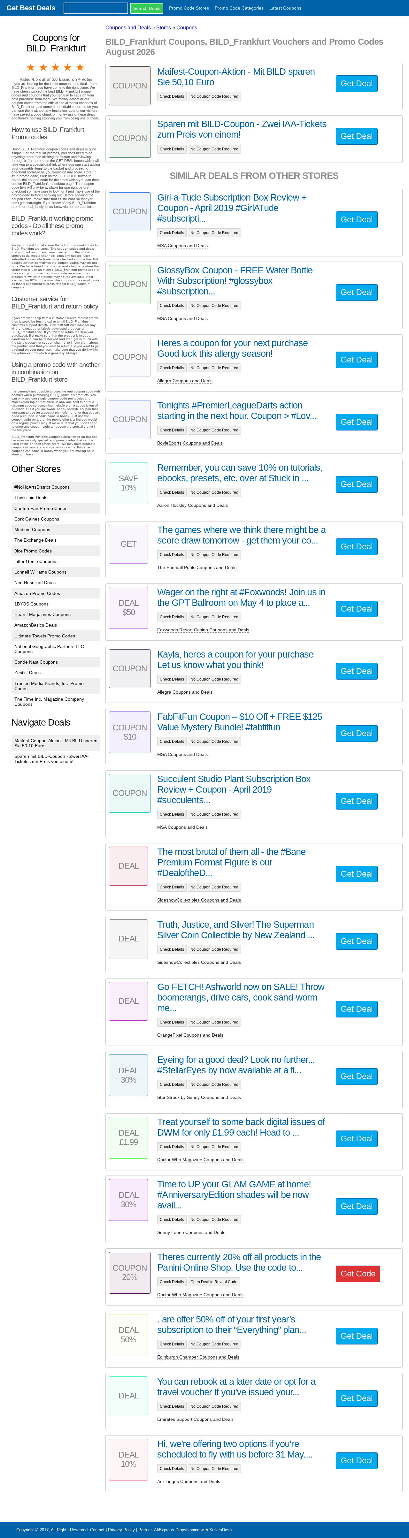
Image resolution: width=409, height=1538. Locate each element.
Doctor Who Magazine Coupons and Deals (200, 1159)
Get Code (358, 1273)
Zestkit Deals (27, 672)
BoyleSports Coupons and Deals (190, 442)
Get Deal (357, 83)
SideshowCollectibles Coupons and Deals (199, 899)
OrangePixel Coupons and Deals (190, 1035)
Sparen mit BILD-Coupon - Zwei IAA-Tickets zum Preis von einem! (51, 759)
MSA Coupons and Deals (182, 245)
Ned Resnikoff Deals (35, 582)
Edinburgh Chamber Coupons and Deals (198, 1356)
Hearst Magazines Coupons (42, 614)
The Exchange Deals (35, 540)
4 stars (68, 67)
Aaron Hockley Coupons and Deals (192, 505)
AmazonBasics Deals (35, 625)
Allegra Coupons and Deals (184, 380)
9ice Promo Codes (33, 550)
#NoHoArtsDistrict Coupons (42, 487)
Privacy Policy (121, 1529)
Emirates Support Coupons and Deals (195, 1419)
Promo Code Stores (189, 8)
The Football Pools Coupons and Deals (196, 567)
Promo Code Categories (239, 8)
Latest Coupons (285, 8)
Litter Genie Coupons (36, 561)
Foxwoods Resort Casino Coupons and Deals (203, 629)
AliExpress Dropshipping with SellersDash (193, 1529)
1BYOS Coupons (31, 603)
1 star (31, 67)
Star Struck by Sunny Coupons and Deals (199, 1097)
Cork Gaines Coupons (36, 519)
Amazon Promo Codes (37, 593)
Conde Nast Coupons (36, 662)
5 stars (80, 67)
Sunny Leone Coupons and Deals (191, 1232)
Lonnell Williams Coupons (40, 572)
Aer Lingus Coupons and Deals (188, 1481)
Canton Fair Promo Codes (40, 508)
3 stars (56, 67)
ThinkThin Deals (30, 497)
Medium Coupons (32, 529)
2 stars (43, 67)
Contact (97, 1529)
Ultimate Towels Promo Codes (44, 635)
